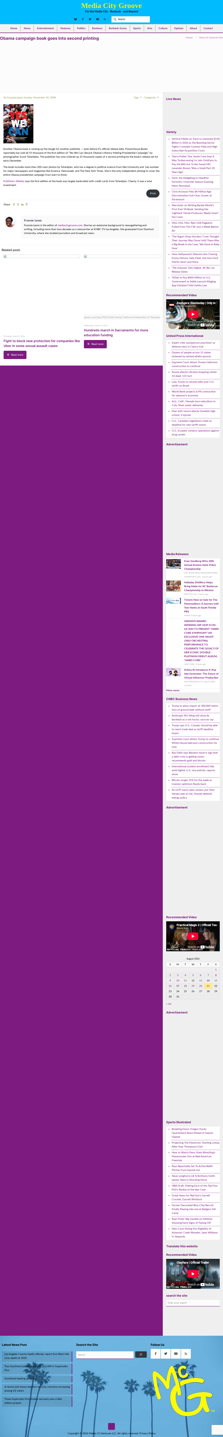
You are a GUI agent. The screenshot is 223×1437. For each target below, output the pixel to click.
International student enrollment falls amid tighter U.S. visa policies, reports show (193, 770)
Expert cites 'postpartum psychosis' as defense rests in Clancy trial (193, 344)
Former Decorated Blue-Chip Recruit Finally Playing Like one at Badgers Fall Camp (194, 1209)
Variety (171, 132)
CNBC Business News (181, 699)
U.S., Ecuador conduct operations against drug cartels (195, 432)
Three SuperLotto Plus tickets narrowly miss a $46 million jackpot (33, 1401)
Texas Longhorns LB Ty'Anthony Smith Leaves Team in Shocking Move (193, 1178)
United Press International (184, 336)
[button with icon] (155, 1354)
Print (153, 193)
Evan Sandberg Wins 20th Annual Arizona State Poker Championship (200, 565)
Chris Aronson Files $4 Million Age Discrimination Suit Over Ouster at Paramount (192, 195)
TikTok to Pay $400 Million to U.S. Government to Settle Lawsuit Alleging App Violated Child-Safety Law (194, 281)
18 (185, 986)
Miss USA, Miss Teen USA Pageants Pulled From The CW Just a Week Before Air (195, 227)
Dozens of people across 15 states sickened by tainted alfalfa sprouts (191, 354)
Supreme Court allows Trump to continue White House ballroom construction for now (195, 743)
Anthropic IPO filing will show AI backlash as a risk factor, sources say (193, 717)
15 (215, 980)
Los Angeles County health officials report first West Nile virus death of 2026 (36, 1356)
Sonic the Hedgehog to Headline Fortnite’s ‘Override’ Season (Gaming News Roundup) (192, 182)
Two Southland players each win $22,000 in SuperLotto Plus (36, 1368)
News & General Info (211, 37)
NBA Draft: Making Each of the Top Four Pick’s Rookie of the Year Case (195, 1187)
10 (177, 980)
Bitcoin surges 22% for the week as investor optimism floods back (192, 782)
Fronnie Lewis (15, 97)
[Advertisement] (111, 65)
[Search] (141, 1354)
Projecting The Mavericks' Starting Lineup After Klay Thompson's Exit (195, 1144)
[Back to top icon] (111, 1426)
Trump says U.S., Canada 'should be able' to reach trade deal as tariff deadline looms (195, 729)
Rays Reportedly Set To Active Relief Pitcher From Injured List (192, 1168)
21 (208, 986)
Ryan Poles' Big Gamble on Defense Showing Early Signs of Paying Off (192, 1221)
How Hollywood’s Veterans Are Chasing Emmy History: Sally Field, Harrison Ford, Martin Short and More (195, 258)
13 (200, 980)
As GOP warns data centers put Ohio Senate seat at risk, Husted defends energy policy (193, 794)
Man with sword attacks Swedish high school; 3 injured (193, 413)
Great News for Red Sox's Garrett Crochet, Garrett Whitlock (191, 1197)
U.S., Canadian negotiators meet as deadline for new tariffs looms (192, 423)
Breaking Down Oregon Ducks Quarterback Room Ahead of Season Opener (192, 1133)
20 (200, 986)
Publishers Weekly (13, 181)
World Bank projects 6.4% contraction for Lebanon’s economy (194, 393)
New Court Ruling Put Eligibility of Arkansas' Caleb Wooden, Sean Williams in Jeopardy (195, 1232)
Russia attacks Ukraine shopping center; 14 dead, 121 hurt (194, 374)
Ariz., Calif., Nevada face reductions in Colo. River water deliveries (193, 403)
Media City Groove (111, 5)
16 (170, 986)
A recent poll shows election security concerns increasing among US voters (37, 1389)
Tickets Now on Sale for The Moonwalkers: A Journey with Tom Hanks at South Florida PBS (201, 606)
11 (185, 980)
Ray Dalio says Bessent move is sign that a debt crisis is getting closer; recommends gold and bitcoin (195, 756)
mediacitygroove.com (70, 225)
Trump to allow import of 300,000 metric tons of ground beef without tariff (195, 708)
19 (192, 986)
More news (172, 690)
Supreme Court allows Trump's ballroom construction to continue (194, 364)
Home (189, 37)
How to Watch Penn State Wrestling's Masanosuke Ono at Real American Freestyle (193, 1156)
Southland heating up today (20, 1378)
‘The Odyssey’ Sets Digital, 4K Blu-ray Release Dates (193, 270)
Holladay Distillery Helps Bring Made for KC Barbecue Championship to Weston (201, 586)
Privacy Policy (147, 1433)
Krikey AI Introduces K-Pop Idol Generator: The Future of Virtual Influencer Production (201, 674)
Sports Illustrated (178, 1122)
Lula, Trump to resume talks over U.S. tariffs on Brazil (193, 384)
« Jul (168, 1004)
